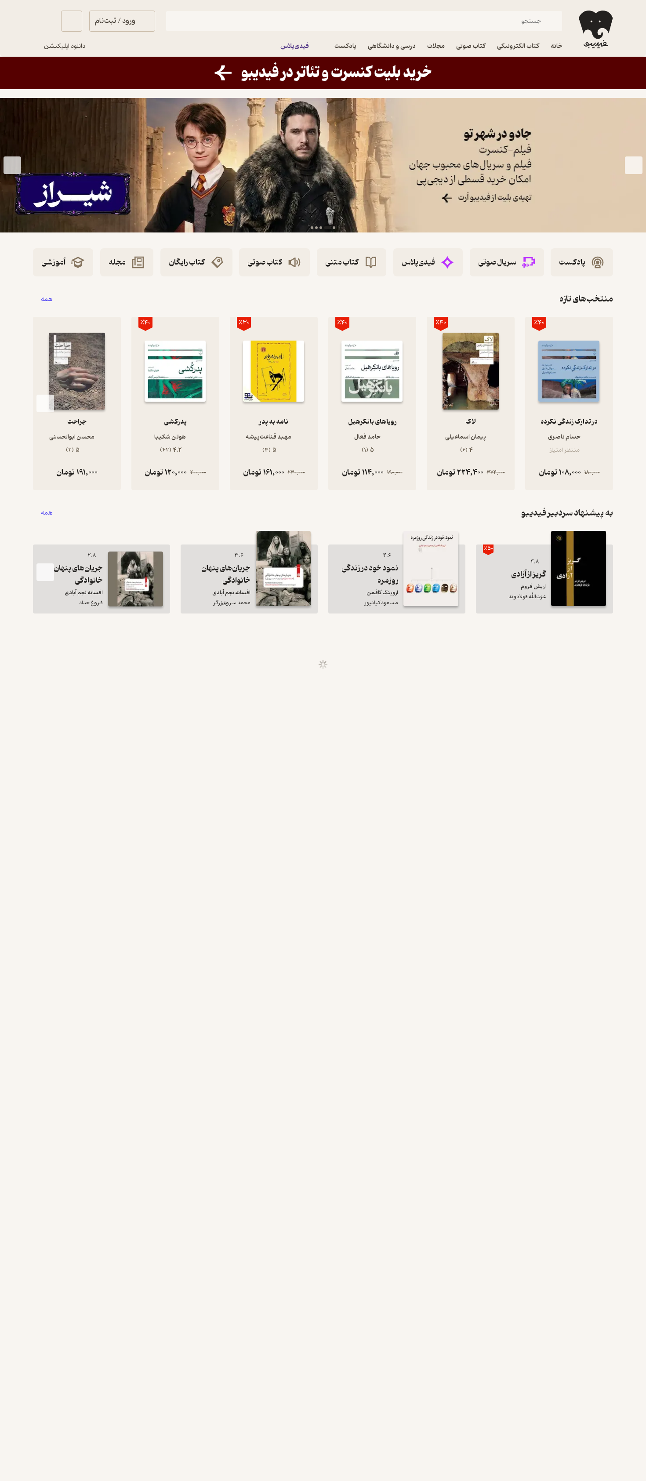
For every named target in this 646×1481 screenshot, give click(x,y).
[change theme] (43, 21)
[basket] (71, 21)
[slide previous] (633, 165)
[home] (595, 29)
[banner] (323, 73)
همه (47, 299)
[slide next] (12, 165)
